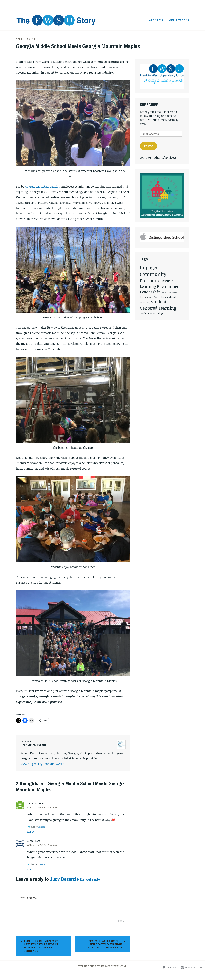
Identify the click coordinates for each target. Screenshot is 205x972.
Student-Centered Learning (158, 305)
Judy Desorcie (64, 879)
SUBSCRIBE (149, 104)
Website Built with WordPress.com (102, 966)
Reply (30, 831)
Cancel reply (90, 879)
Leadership (150, 292)
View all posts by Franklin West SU (43, 764)
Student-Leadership (151, 313)
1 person (41, 826)
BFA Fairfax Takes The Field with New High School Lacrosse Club (105, 944)
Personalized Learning (169, 293)
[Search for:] (200, 5)
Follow (148, 146)
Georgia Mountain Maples (42, 186)
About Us (156, 20)
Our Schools (179, 20)
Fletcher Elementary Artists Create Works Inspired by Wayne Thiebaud (41, 946)
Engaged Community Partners (153, 274)
